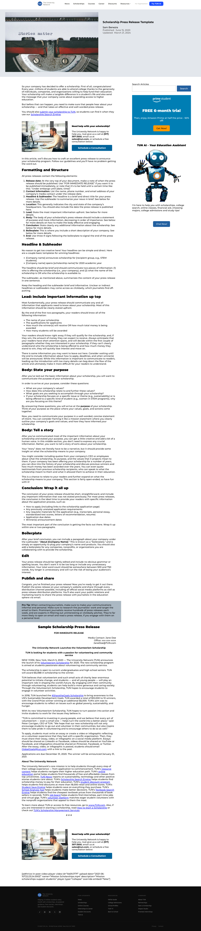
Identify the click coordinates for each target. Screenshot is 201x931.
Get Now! (161, 128)
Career (101, 4)
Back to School (113, 912)
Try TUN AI (156, 4)
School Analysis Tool (33, 789)
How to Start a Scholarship (92, 807)
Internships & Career (85, 909)
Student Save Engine (33, 787)
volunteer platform (58, 797)
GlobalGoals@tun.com (34, 749)
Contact (160, 926)
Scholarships (78, 4)
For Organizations (141, 4)
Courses (91, 4)
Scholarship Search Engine (46, 114)
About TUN (142, 900)
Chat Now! (161, 224)
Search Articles (140, 84)
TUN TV (110, 909)
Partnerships (142, 903)
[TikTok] (40, 912)
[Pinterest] (45, 912)
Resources (125, 4)
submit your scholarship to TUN (57, 111)
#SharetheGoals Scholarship (67, 695)
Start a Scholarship (144, 906)
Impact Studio (143, 909)
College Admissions (115, 903)
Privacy (154, 926)
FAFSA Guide (112, 900)
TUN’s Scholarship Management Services (56, 810)
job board (55, 795)
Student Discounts (84, 912)
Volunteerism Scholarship (55, 662)
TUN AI (80, 915)
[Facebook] (50, 912)
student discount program (95, 782)
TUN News (46, 776)
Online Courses (83, 906)
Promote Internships (145, 912)
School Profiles (113, 906)
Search (184, 88)
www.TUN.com (97, 805)
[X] (55, 912)
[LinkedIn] (60, 912)
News (67, 4)
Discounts (112, 4)
